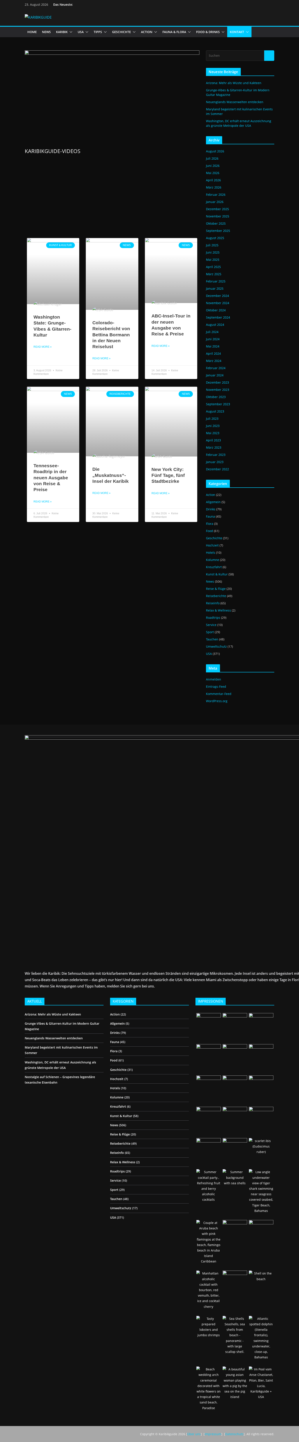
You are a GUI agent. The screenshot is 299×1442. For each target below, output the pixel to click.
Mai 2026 (212, 173)
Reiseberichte (216, 596)
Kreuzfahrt (214, 567)
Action (210, 495)
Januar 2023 (214, 462)
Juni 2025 (213, 252)
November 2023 (217, 390)
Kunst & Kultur (217, 574)
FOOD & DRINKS (208, 32)
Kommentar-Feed (218, 694)
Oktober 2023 (216, 397)
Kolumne (212, 560)
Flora (209, 524)
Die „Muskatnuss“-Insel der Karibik (110, 475)
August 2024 (215, 325)
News (210, 581)
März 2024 (213, 361)
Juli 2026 (212, 158)
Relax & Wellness (218, 610)
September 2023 (218, 404)
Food (209, 531)
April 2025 (213, 267)
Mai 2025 (212, 259)
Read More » (42, 346)
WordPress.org (216, 701)
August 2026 (215, 151)
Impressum (213, 1434)
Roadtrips (213, 617)
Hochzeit (212, 545)
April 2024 (213, 353)
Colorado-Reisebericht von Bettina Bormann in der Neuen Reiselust (111, 334)
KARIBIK (62, 32)
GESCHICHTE (121, 32)
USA (81, 32)
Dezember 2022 (217, 469)
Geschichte (214, 538)
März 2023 (213, 447)
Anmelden (213, 679)
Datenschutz (234, 1434)
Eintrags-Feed (216, 686)
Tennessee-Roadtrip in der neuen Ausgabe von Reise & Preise (50, 477)
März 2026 (213, 187)
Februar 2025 (215, 281)
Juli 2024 (212, 332)
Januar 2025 (214, 288)
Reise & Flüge (216, 589)
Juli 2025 (212, 245)
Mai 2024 (212, 346)
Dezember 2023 (217, 382)
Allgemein (213, 502)
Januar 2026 (214, 202)
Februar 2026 (215, 194)
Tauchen (212, 639)
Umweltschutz (216, 646)
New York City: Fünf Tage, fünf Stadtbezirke (168, 475)
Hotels (210, 552)
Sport (210, 632)
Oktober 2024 (216, 310)
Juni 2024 (213, 339)
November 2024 (217, 303)
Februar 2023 (215, 455)
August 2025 (215, 238)
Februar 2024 (215, 368)
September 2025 (218, 231)
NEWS (46, 32)
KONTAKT (237, 32)
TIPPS (98, 32)
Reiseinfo (213, 603)
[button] (70, 32)
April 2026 (213, 180)
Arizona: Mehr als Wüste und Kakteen (233, 83)
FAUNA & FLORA (174, 32)
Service (211, 625)
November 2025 (217, 216)
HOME (32, 32)
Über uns (194, 1434)
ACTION (146, 32)
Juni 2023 (213, 426)
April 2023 (213, 440)
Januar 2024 (214, 375)
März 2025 (213, 274)
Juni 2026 (213, 166)
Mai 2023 (212, 433)
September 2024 (218, 317)
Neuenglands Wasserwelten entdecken (234, 102)
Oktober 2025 (216, 223)
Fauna (210, 516)
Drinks (210, 509)
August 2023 (215, 411)
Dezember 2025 (217, 209)
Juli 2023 (212, 418)
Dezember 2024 (217, 296)
